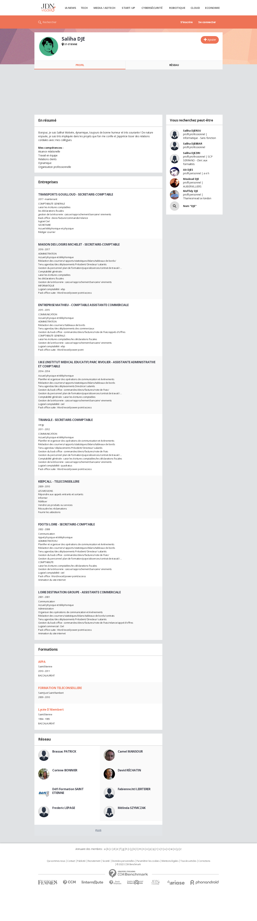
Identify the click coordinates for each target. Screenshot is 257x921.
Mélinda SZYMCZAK (132, 808)
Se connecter (207, 22)
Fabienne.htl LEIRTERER (134, 789)
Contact (71, 861)
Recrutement (94, 861)
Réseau (174, 65)
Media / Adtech (104, 8)
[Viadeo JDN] (155, 882)
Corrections (204, 861)
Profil (80, 65)
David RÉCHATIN (129, 770)
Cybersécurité (152, 8)
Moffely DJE (190, 191)
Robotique (177, 8)
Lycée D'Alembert (51, 709)
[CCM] (69, 882)
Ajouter (212, 39)
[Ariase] (176, 882)
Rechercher (50, 22)
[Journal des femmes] (47, 882)
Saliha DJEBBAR (192, 143)
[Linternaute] (92, 882)
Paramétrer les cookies (148, 861)
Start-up (128, 8)
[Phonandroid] (204, 882)
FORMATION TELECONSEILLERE (60, 688)
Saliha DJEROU (192, 130)
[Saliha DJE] (48, 46)
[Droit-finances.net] (115, 882)
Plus (98, 830)
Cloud (195, 8)
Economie (212, 8)
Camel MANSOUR (130, 751)
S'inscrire (186, 22)
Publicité (81, 861)
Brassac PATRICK (64, 751)
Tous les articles (188, 861)
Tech (84, 8)
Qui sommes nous (56, 861)
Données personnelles (123, 861)
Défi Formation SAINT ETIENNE (68, 791)
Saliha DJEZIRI (191, 153)
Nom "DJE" (189, 206)
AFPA (41, 662)
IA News (70, 8)
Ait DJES (188, 169)
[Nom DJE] (174, 206)
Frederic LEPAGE (63, 808)
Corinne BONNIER (64, 770)
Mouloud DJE (191, 179)
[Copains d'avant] (135, 882)
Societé (106, 861)
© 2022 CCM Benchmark (128, 864)
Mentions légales (170, 861)
